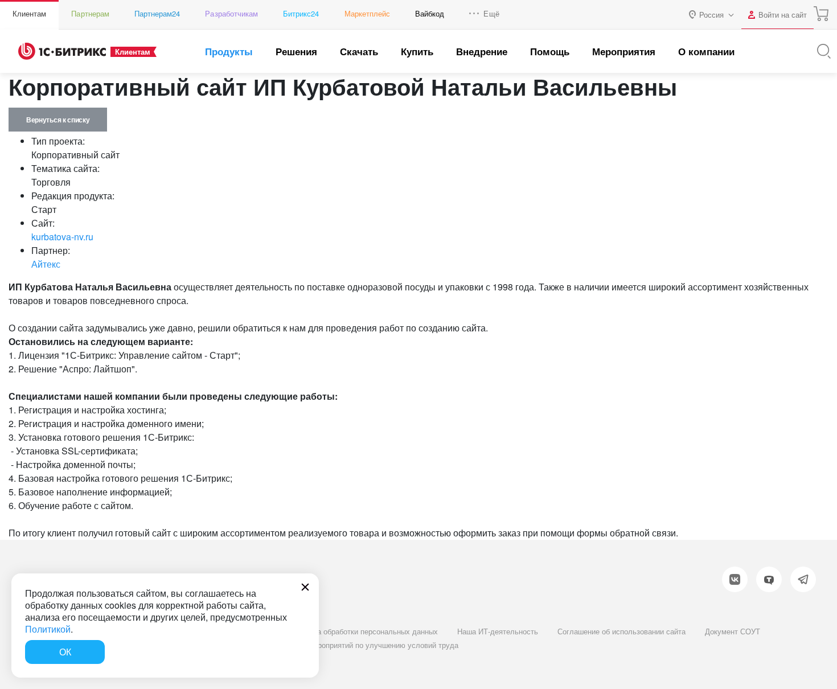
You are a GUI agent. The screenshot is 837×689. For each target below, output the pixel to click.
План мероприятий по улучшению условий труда (373, 644)
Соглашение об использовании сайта (621, 631)
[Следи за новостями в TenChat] (769, 579)
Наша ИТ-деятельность (497, 631)
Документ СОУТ (732, 631)
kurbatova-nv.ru (62, 236)
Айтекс (45, 263)
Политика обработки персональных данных (363, 631)
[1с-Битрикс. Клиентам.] (62, 51)
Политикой (48, 628)
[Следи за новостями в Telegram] (803, 579)
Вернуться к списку (57, 119)
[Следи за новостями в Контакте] (735, 579)
